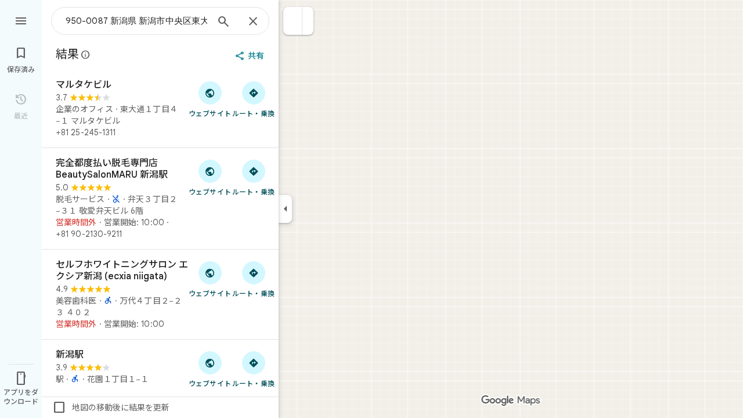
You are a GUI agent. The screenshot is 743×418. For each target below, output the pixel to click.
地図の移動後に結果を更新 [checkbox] (110, 408)
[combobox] (136, 21)
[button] (292, 21)
